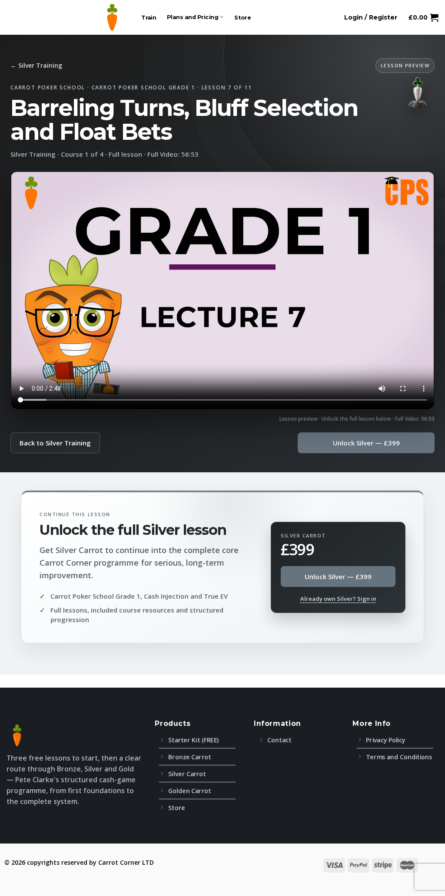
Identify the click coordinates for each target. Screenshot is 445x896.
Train (148, 17)
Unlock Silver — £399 (366, 442)
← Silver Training (36, 65)
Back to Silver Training (55, 442)
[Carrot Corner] (112, 17)
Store (242, 17)
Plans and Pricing (193, 17)
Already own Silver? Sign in (338, 599)
